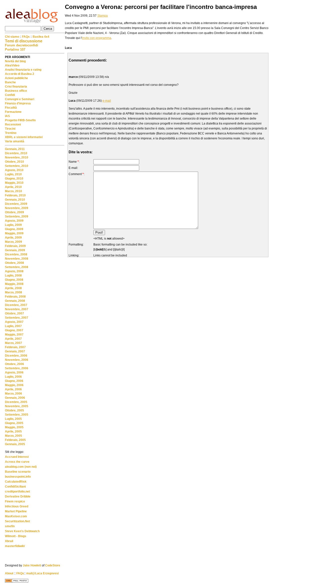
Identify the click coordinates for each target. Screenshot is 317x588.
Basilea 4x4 (41, 36)
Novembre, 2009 (16, 208)
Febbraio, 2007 (15, 347)
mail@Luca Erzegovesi (42, 573)
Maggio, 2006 (14, 385)
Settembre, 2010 (16, 166)
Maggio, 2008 (14, 284)
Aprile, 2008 (13, 288)
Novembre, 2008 (16, 258)
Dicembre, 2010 (16, 153)
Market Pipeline (16, 511)
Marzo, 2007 (13, 343)
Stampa (102, 15)
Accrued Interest (17, 457)
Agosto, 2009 (14, 220)
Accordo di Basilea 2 (19, 74)
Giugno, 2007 (14, 330)
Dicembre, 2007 (16, 305)
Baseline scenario (17, 471)
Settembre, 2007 (16, 317)
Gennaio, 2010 (15, 199)
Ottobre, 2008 (14, 263)
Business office (16, 91)
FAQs (26, 36)
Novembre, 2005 (16, 406)
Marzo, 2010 (13, 191)
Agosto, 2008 (14, 271)
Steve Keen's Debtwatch (22, 531)
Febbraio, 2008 (15, 296)
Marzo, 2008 (13, 292)
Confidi (10, 95)
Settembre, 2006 (16, 368)
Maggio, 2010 (14, 183)
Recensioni (13, 124)
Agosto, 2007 (14, 322)
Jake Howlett (32, 565)
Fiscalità (11, 107)
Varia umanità (14, 141)
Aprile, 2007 (13, 338)
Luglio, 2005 (13, 419)
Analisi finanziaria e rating (23, 69)
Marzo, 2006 (13, 393)
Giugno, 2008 (14, 279)
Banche (10, 82)
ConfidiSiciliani (15, 486)
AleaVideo (12, 65)
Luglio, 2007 (13, 326)
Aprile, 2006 (13, 389)
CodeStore (52, 565)
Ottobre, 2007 (14, 313)
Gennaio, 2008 (15, 301)
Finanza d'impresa (18, 103)
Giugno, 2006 (14, 381)
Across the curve (17, 462)
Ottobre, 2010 (14, 161)
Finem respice (15, 501)
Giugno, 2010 (14, 178)
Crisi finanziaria (16, 86)
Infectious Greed (16, 506)
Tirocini (10, 128)
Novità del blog (15, 61)
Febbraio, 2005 (15, 440)
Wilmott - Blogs (15, 536)
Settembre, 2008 (16, 267)
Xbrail (9, 541)
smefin (10, 526)
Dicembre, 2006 (16, 355)
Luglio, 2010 (13, 174)
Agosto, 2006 (14, 372)
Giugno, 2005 (14, 423)
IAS (7, 116)
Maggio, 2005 (14, 427)
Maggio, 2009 (14, 233)
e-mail (107, 100)
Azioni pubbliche (16, 78)
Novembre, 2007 (16, 309)
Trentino (10, 133)
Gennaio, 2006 (15, 398)
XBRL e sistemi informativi (24, 137)
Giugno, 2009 (14, 229)
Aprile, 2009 (13, 237)
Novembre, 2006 (16, 360)
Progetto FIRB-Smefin (20, 120)
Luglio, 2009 (13, 225)
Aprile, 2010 (13, 187)
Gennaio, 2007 (15, 351)
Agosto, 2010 (14, 170)
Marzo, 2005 (13, 435)
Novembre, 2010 (16, 157)
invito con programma (96, 38)
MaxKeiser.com (16, 516)
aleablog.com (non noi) (21, 466)
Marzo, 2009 (13, 242)
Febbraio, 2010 (15, 195)
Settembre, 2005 (16, 414)
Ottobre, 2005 (14, 410)
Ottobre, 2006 (14, 364)
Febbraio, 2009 (15, 246)
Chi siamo (12, 36)
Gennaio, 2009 (15, 250)
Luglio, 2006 (13, 376)
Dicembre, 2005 (16, 402)
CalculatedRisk (15, 481)
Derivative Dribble (17, 496)
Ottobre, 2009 (14, 212)
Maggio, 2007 (14, 334)
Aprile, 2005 (13, 431)
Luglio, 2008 (13, 275)
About (9, 573)
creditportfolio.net (17, 491)
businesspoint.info (18, 476)
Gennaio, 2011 (15, 149)
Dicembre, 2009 (16, 204)
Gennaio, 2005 (15, 444)
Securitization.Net (17, 521)
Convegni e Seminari (19, 99)
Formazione (13, 112)
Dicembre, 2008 (16, 254)
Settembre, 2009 (16, 216)
